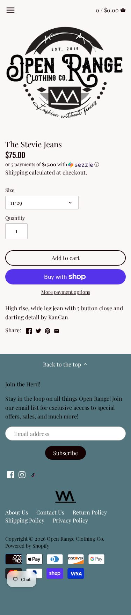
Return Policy (90, 512)
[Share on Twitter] (38, 329)
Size (9, 190)
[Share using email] (56, 329)
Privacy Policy (70, 520)
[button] (65, 164)
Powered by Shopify (27, 545)
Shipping (16, 172)
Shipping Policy (24, 520)
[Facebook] (10, 474)
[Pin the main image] (47, 329)
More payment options (65, 292)
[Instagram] (22, 474)
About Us (16, 512)
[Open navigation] (10, 10)
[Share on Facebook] (29, 329)
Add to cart (66, 257)
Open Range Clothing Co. (75, 538)
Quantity (15, 218)
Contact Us (50, 512)
